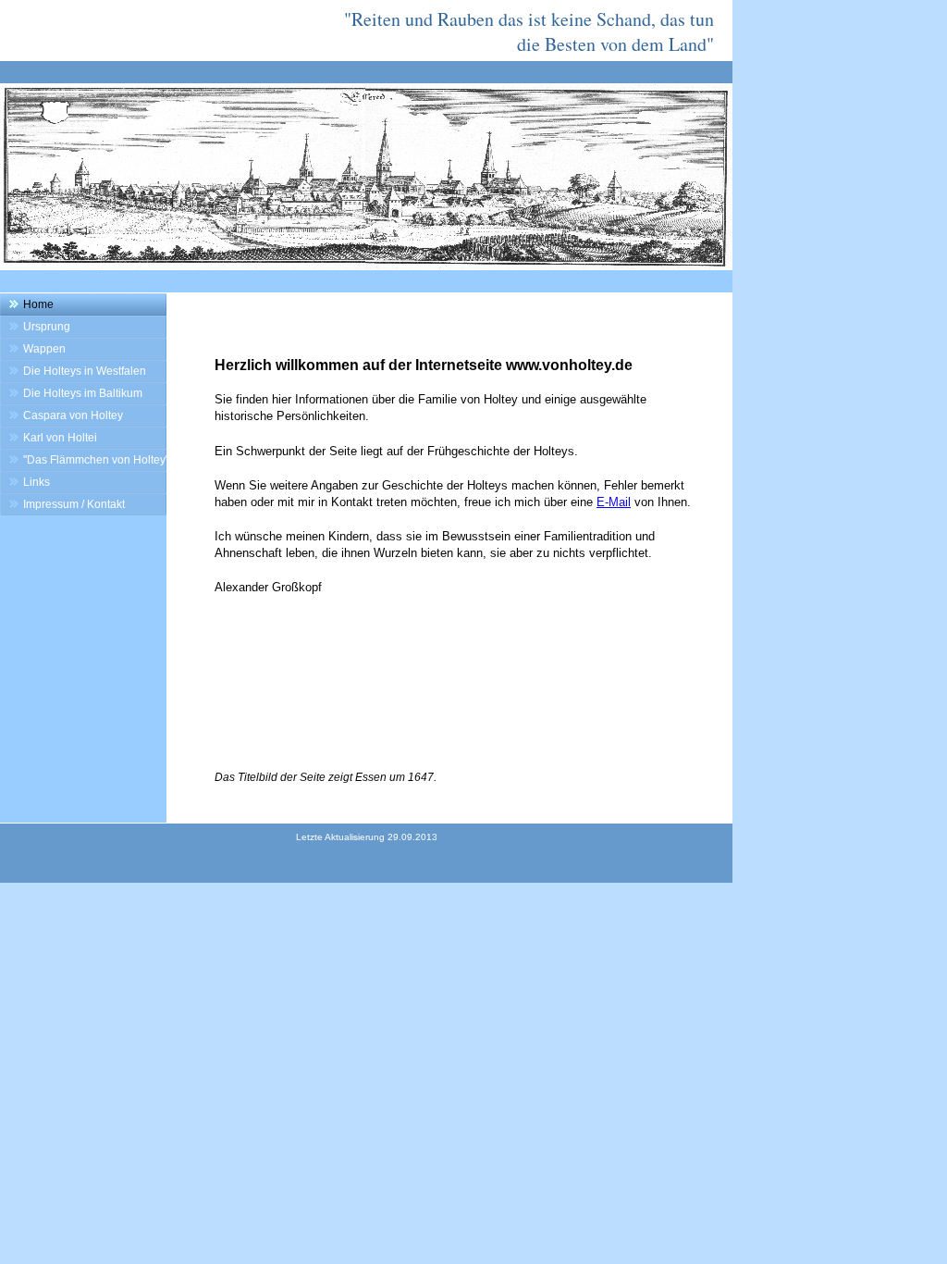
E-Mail (613, 502)
